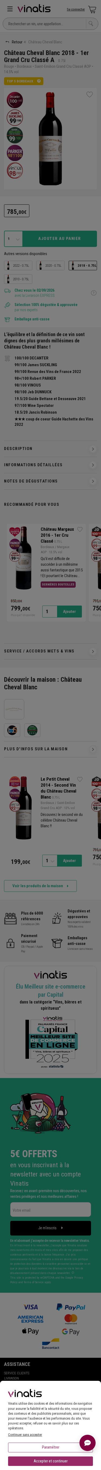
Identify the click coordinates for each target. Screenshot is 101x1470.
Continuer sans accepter (25, 1435)
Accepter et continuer (51, 1461)
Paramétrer (50, 1447)
